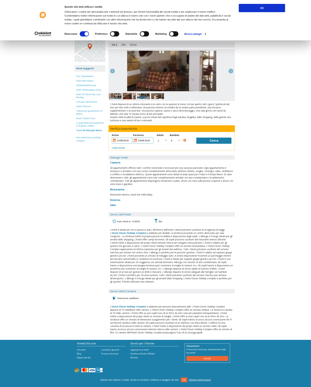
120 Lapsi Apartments (86, 101)
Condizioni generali (110, 349)
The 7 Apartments (84, 76)
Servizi (133, 44)
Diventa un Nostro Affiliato (142, 353)
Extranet (134, 357)
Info (123, 44)
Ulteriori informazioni (200, 379)
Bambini (174, 135)
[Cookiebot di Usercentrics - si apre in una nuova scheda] (43, 34)
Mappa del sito (84, 357)
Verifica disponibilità (123, 128)
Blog (79, 353)
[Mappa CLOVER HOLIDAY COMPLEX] (90, 46)
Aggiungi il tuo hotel (139, 349)
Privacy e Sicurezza (109, 353)
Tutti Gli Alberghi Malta (89, 130)
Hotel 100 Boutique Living (88, 89)
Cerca (214, 140)
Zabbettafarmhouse (86, 85)
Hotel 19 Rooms (83, 106)
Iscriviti (207, 358)
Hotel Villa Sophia (84, 80)
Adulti (160, 135)
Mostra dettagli (193, 34)
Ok (184, 379)
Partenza (138, 135)
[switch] (114, 33)
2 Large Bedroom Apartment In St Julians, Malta (90, 124)
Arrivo (115, 135)
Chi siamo (81, 349)
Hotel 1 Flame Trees (85, 118)
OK (262, 8)
